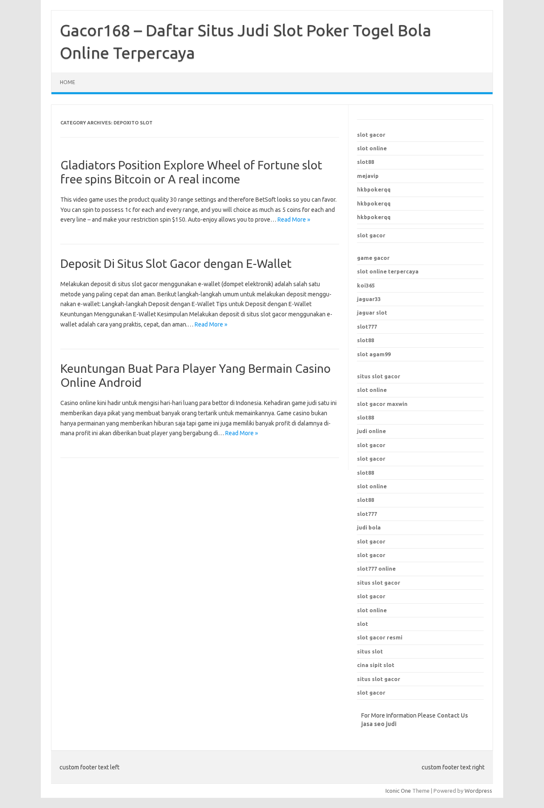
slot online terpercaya (388, 271)
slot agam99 (374, 354)
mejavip (368, 176)
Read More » (294, 219)
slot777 (367, 326)
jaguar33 (369, 299)
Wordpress (478, 791)
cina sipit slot (375, 665)
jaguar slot (372, 312)
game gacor (373, 258)
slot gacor (371, 135)
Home (67, 82)
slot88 (365, 162)
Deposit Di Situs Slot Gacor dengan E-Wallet (176, 263)
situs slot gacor (378, 376)
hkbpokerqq (374, 189)
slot (362, 624)
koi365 (366, 285)
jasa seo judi (379, 724)
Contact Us (452, 715)
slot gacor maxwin (382, 404)
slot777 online (376, 569)
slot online (372, 148)
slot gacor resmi (379, 637)
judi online (371, 431)
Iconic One (398, 791)
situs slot (370, 651)
